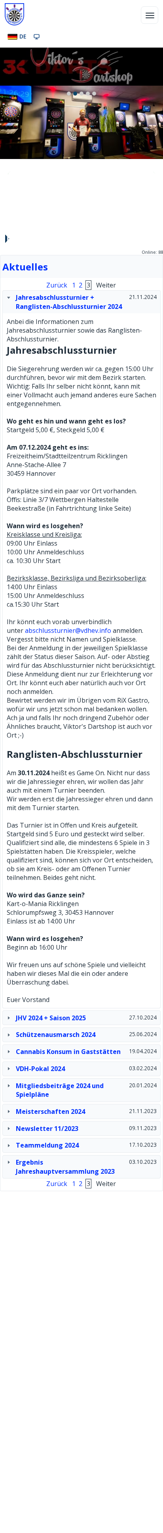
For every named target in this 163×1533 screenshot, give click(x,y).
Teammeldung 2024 (47, 1145)
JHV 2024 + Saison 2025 (51, 1018)
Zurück (10, 173)
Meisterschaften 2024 (50, 1111)
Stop (6, 238)
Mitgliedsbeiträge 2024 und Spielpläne (60, 1090)
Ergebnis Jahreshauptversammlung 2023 (65, 1166)
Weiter (152, 173)
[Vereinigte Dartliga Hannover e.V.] (14, 14)
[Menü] (149, 15)
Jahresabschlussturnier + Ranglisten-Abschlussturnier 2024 (69, 301)
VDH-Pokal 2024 (40, 1068)
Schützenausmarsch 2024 (55, 1034)
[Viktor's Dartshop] (81, 67)
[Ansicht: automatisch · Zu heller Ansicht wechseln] (36, 36)
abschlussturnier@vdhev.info (68, 630)
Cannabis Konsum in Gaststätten (68, 1051)
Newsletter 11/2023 (47, 1128)
